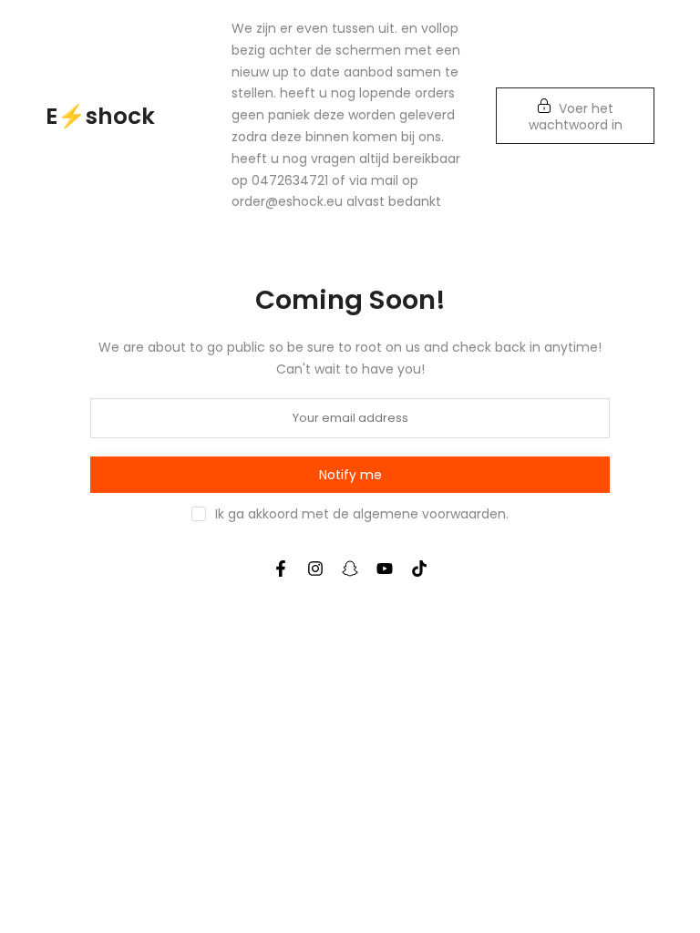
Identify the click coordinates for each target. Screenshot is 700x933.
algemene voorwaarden (429, 514)
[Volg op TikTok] (419, 568)
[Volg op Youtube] (384, 568)
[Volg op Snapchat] (350, 568)
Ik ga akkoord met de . (362, 514)
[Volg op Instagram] (315, 568)
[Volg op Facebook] (281, 568)
